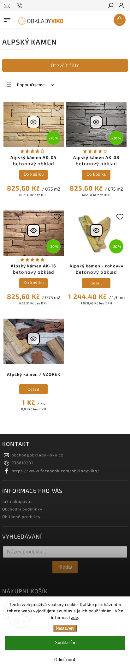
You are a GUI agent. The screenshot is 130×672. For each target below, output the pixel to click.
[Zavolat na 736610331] (20, 5)
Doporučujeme (31, 85)
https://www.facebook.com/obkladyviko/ (56, 470)
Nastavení (65, 628)
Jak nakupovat (17, 501)
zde (74, 617)
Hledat (65, 567)
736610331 (22, 462)
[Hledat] (110, 6)
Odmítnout (65, 660)
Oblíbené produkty (21, 516)
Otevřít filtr (65, 65)
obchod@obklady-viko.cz (37, 454)
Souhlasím (65, 642)
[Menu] (7, 18)
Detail (96, 282)
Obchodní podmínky (22, 508)
